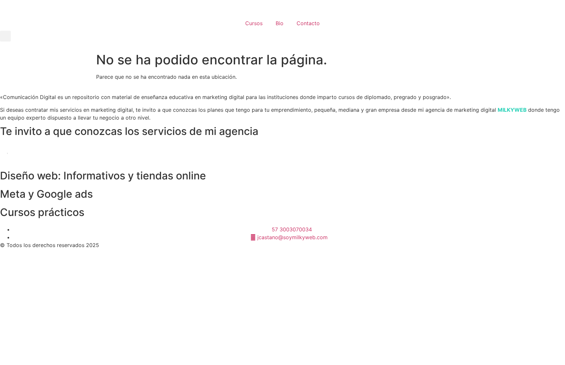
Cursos (254, 23)
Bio (279, 23)
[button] (5, 36)
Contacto (308, 23)
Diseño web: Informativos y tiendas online (103, 175)
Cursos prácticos (42, 212)
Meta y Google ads (46, 194)
